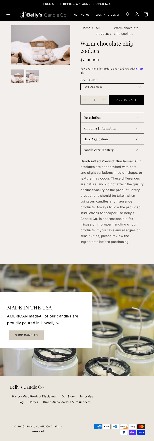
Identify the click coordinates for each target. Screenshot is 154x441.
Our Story (68, 396)
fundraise (86, 396)
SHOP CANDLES (26, 335)
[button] (8, 14)
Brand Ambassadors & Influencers (67, 402)
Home (85, 28)
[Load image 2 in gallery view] (32, 76)
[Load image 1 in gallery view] (17, 76)
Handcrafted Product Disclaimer (34, 396)
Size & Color (88, 80)
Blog (21, 402)
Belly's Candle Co (38, 426)
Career (33, 402)
